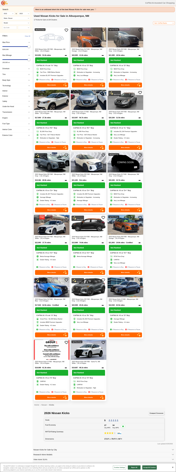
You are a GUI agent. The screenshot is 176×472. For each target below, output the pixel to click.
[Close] (172, 467)
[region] (88, 467)
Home (36, 405)
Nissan (44, 405)
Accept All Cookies (149, 467)
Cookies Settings (119, 467)
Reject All (134, 467)
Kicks (51, 405)
